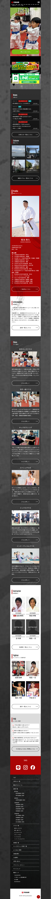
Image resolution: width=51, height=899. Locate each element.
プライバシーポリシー (19, 865)
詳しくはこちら (25, 52)
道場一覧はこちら (25, 328)
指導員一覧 (16, 843)
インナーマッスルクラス (19, 839)
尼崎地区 (15, 798)
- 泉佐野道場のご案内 (18, 808)
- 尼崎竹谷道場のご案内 (19, 800)
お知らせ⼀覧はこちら (25, 134)
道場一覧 (15, 789)
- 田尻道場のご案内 (18, 806)
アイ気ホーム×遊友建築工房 (19, 877)
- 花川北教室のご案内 (18, 821)
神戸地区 (15, 791)
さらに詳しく (25, 383)
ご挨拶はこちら (25, 289)
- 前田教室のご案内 (18, 817)
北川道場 (15, 879)
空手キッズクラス (17, 828)
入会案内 (15, 857)
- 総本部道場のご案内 (18, 793)
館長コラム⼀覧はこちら (25, 178)
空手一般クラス (17, 830)
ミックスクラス (17, 836)
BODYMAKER (16, 881)
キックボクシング (17, 832)
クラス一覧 (16, 825)
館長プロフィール (17, 785)
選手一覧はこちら (25, 706)
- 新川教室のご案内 (18, 819)
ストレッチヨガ (17, 834)
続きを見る (35, 103)
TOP (14, 777)
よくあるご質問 (17, 850)
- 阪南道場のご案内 (18, 804)
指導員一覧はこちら (25, 647)
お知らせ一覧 (16, 781)
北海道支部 (16, 813)
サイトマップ (16, 869)
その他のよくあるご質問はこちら (25, 749)
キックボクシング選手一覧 (20, 846)
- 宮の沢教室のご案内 (18, 815)
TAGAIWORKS (17, 875)
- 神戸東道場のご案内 (18, 795)
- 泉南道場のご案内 (18, 811)
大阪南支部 (16, 802)
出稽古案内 (16, 853)
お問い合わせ (16, 861)
